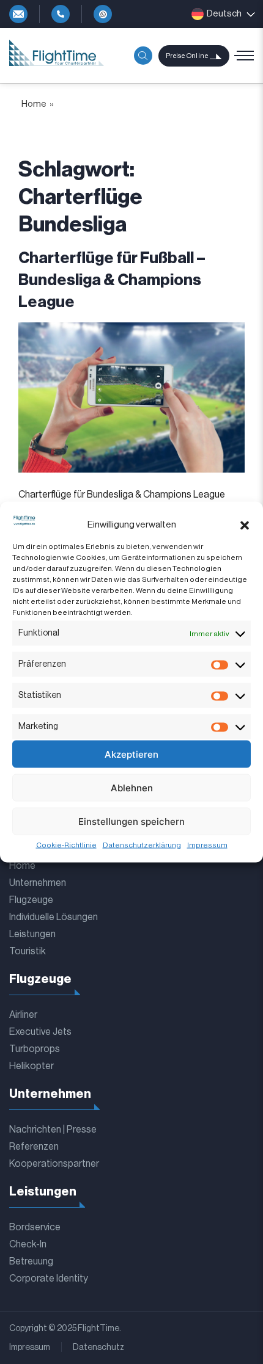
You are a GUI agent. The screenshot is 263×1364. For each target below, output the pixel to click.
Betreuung (31, 1261)
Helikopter (31, 1066)
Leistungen (32, 934)
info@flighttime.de (18, 14)
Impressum (207, 845)
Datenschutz (98, 1347)
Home (33, 104)
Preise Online (187, 56)
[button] (245, 525)
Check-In (27, 1244)
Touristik (27, 951)
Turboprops (34, 1049)
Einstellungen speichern (131, 821)
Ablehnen (132, 787)
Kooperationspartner (54, 1164)
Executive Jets (40, 1032)
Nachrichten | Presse (53, 1129)
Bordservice (35, 1227)
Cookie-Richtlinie (66, 845)
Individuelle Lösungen (53, 917)
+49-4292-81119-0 (60, 14)
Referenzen (34, 1147)
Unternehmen (37, 883)
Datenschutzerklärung (142, 845)
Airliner (23, 1015)
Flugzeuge (31, 900)
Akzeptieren (131, 754)
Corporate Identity (48, 1278)
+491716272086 (103, 14)
